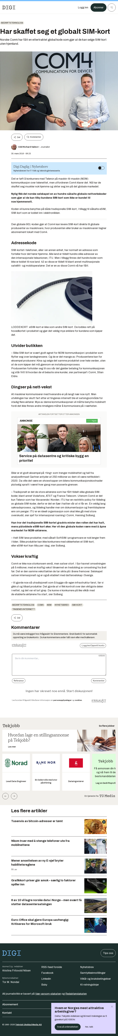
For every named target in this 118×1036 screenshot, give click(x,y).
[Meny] (112, 7)
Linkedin (46, 978)
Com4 (41, 605)
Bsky (44, 984)
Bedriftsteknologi (12, 23)
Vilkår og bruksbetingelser (95, 978)
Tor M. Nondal (10, 982)
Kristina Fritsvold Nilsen (16, 970)
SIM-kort (77, 605)
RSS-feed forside (51, 967)
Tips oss (108, 953)
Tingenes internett (23, 609)
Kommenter (35, 137)
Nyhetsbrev (62, 605)
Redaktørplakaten (76, 993)
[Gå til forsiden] (8, 7)
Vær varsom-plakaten (48, 993)
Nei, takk (89, 1027)
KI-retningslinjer (89, 984)
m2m (49, 605)
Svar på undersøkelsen (67, 1027)
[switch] (101, 168)
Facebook (47, 972)
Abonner (98, 7)
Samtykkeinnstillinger (92, 972)
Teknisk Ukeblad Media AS (28, 1025)
